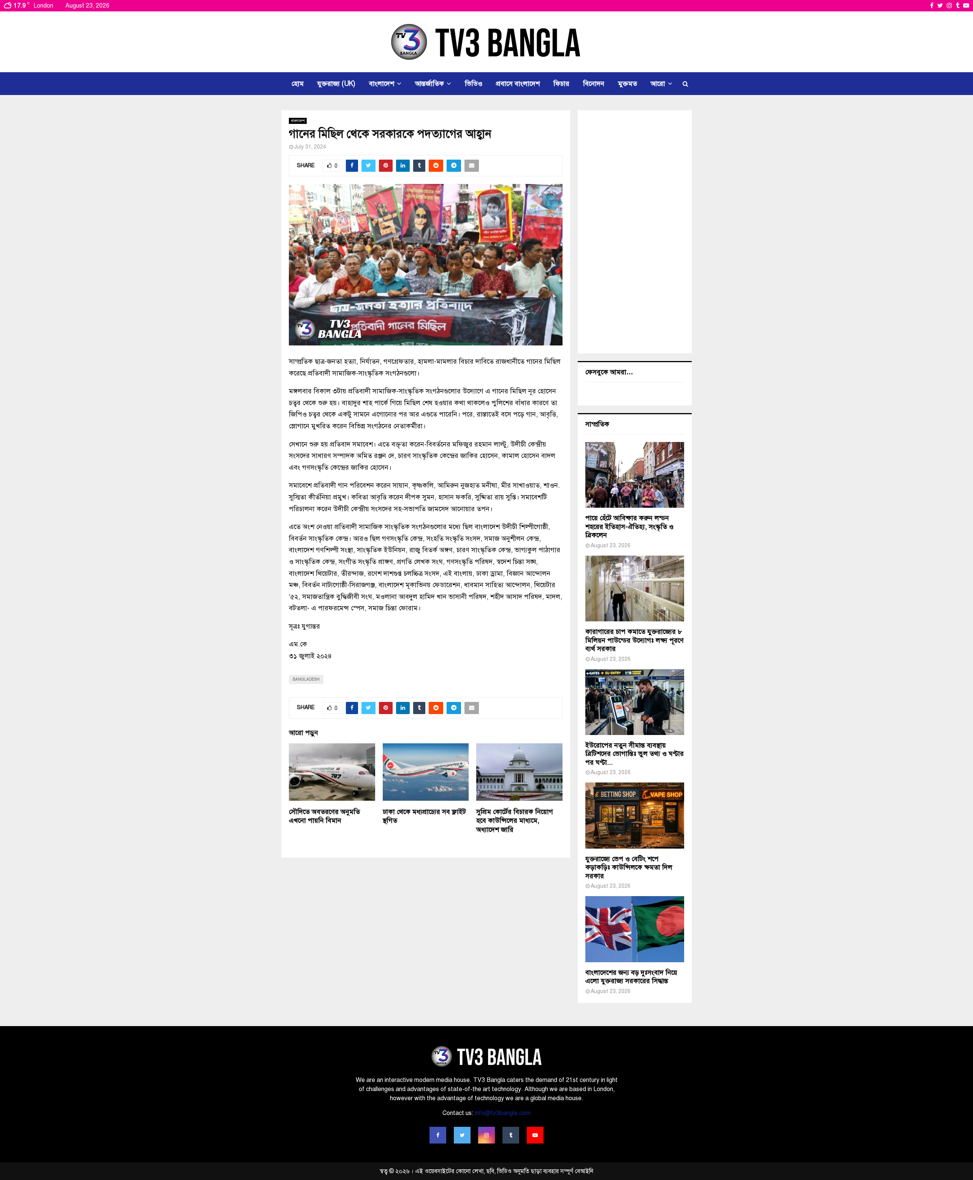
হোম (298, 83)
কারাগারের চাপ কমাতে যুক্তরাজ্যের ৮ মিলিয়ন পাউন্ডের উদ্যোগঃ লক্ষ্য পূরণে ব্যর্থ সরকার (634, 640)
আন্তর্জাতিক (429, 83)
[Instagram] (486, 1135)
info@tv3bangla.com (503, 1113)
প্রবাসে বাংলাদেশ (518, 83)
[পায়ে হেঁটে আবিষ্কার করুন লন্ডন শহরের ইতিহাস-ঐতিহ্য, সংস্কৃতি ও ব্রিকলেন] (634, 475)
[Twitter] (462, 1135)
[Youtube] (535, 1135)
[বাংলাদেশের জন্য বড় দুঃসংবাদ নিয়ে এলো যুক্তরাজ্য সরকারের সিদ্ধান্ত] (634, 929)
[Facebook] (437, 1135)
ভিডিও (473, 83)
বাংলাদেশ (381, 83)
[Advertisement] (634, 232)
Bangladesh (306, 679)
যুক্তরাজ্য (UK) (336, 83)
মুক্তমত (627, 83)
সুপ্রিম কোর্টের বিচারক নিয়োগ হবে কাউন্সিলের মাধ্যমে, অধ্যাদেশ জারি (514, 821)
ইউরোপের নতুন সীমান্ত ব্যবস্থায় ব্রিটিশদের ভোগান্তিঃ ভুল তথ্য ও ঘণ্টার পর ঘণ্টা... (634, 754)
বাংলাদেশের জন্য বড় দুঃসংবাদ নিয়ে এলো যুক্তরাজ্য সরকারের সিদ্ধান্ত (631, 976)
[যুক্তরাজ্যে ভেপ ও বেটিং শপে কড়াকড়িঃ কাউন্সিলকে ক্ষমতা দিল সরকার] (634, 815)
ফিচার (561, 83)
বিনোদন (593, 83)
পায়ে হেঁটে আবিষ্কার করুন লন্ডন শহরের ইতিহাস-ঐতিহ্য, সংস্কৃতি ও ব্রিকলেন (629, 526)
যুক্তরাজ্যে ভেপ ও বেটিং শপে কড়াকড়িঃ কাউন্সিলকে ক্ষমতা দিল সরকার (628, 867)
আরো (658, 83)
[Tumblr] (510, 1135)
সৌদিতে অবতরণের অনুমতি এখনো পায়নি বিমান (324, 816)
